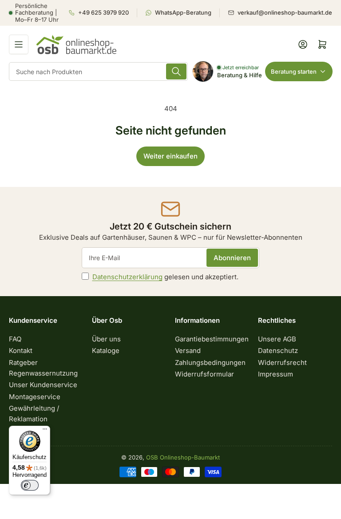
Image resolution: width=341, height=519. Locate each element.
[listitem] (102, 12)
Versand (188, 350)
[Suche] (176, 71)
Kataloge (105, 350)
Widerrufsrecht (282, 362)
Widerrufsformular (204, 374)
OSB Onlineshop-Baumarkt (183, 457)
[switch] (30, 485)
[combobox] (98, 71)
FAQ (15, 339)
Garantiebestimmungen (212, 339)
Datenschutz (278, 350)
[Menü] (45, 431)
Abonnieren (232, 258)
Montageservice (34, 396)
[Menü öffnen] (18, 44)
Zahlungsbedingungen (210, 362)
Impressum (275, 374)
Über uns (106, 339)
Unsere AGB (277, 339)
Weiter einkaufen (170, 156)
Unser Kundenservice (43, 384)
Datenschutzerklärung (127, 277)
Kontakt (20, 350)
